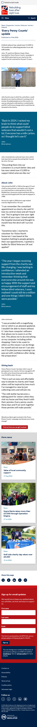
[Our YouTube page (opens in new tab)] (25, 699)
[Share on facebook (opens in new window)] (8, 580)
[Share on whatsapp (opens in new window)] (20, 580)
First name (5, 608)
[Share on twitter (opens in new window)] (3, 580)
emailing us (7, 654)
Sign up (5, 643)
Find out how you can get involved (14, 427)
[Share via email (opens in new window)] (25, 580)
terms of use (18, 638)
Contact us (5, 668)
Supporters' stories (13, 25)
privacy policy (6, 638)
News (3, 25)
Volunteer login (6, 689)
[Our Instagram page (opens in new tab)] (8, 699)
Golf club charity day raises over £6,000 (18, 555)
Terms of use (5, 681)
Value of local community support (15, 471)
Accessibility (5, 672)
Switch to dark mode (11, 2)
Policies (4, 677)
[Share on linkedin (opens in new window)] (14, 580)
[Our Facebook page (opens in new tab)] (3, 699)
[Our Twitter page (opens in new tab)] (14, 699)
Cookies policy (6, 685)
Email (3, 626)
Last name (5, 617)
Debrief (4, 27)
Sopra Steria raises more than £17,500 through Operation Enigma (17, 513)
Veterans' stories (27, 25)
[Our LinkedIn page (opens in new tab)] (20, 699)
